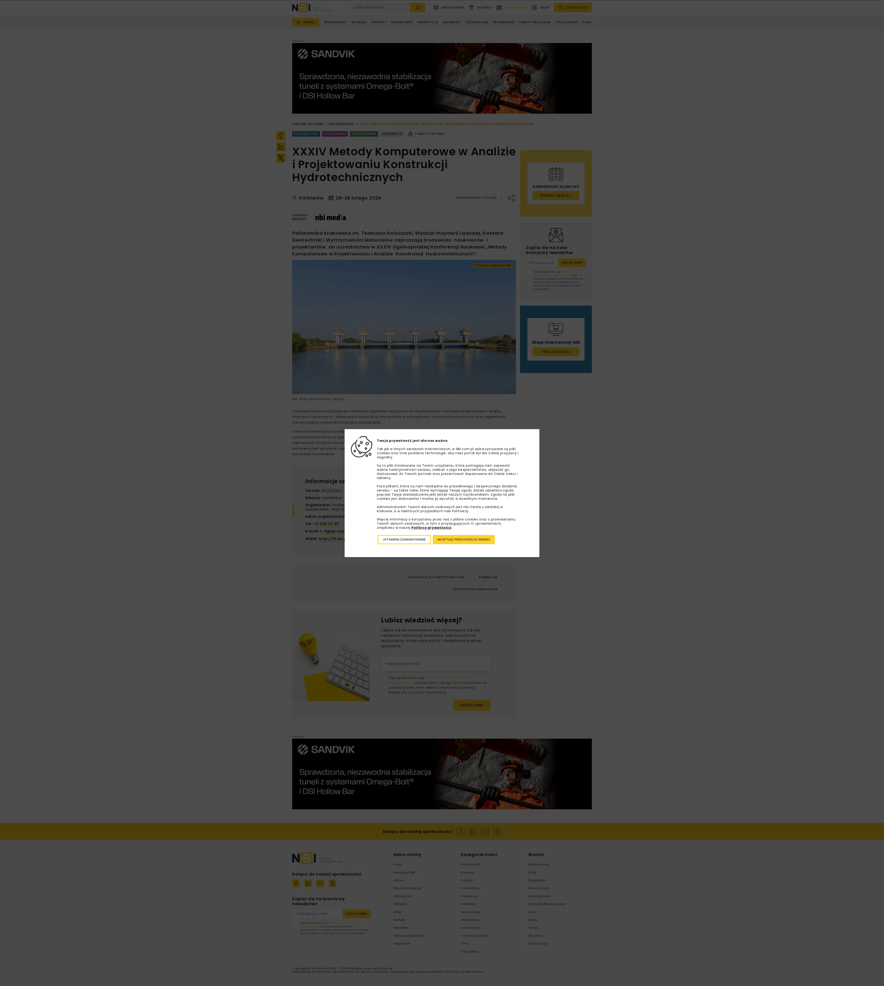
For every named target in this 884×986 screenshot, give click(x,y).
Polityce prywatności (431, 527)
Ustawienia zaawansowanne (404, 539)
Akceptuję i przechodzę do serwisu (463, 539)
